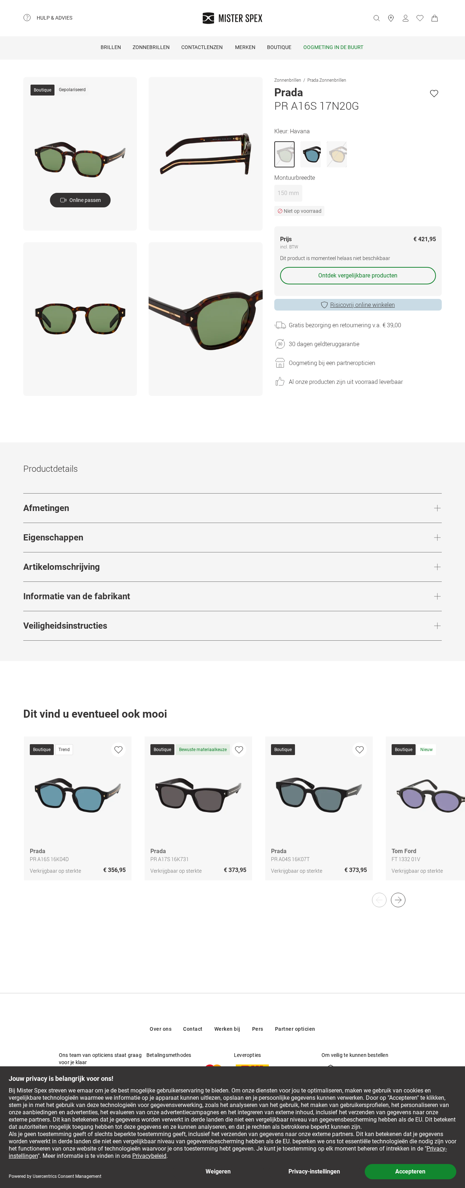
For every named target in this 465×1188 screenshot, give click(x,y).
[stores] (391, 18)
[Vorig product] (379, 900)
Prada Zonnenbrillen (326, 80)
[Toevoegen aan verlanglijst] (434, 93)
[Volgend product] (398, 900)
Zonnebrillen (151, 47)
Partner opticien (295, 1029)
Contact (193, 1029)
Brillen (111, 47)
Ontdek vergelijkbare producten (357, 275)
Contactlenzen (202, 47)
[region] (232, 816)
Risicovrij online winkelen (362, 305)
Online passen (85, 200)
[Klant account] (405, 18)
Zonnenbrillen (287, 80)
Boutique (279, 47)
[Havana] (284, 154)
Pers (257, 1029)
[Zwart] (310, 154)
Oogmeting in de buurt (333, 47)
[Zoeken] (376, 18)
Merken (245, 47)
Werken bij (227, 1029)
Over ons (160, 1029)
